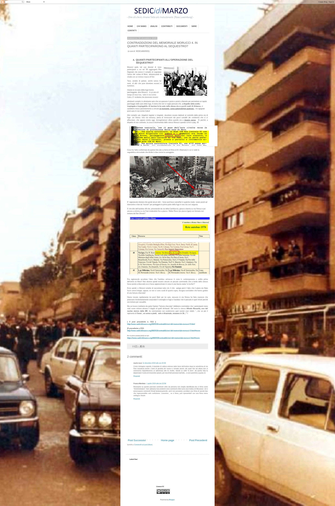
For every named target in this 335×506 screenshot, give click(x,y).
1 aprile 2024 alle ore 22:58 (156, 383)
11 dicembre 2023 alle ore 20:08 (154, 363)
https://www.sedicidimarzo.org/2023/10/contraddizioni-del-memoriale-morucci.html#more (163, 338)
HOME (130, 26)
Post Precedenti (198, 440)
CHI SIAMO (141, 26)
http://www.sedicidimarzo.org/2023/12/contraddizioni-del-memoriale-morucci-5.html (161, 324)
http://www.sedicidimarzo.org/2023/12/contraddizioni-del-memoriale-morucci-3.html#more (163, 331)
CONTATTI (132, 30)
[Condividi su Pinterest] (143, 346)
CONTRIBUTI (166, 26)
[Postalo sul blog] (136, 346)
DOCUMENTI (182, 26)
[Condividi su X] (138, 346)
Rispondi (136, 376)
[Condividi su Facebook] (141, 346)
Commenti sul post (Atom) (143, 445)
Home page (167, 440)
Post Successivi (137, 440)
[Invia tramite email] (133, 346)
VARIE (194, 26)
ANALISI (153, 26)
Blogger (172, 500)
